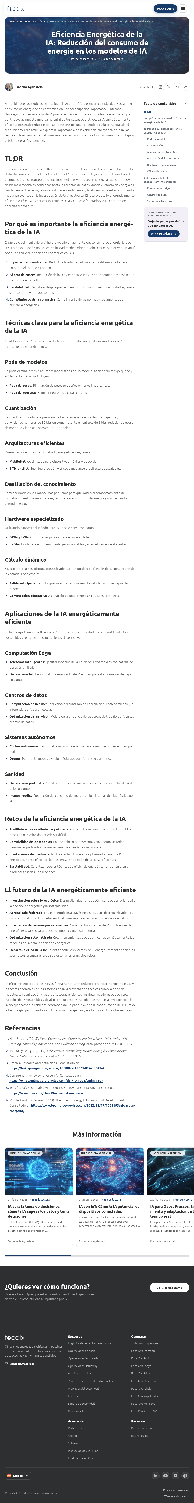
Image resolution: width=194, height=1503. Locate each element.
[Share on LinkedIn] (160, 86)
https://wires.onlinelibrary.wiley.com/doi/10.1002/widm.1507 (56, 1080)
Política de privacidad (176, 1490)
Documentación (141, 1428)
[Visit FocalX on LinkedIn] (156, 1475)
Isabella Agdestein (29, 87)
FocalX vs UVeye (141, 1366)
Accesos (73, 1436)
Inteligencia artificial (81, 1458)
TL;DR (147, 112)
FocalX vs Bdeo (140, 1373)
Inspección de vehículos (83, 1451)
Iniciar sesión (139, 1436)
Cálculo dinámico (157, 171)
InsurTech (74, 1396)
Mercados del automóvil (83, 1388)
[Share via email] (177, 86)
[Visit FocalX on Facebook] (185, 1475)
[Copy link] (185, 86)
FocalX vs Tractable (143, 1351)
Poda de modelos (157, 139)
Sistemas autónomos (159, 201)
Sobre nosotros (78, 1443)
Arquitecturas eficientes (162, 152)
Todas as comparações (145, 1343)
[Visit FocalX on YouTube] (165, 1475)
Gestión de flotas (78, 1411)
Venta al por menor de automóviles (90, 1381)
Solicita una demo (169, 1287)
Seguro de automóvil (81, 1403)
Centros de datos (157, 194)
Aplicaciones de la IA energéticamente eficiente (160, 179)
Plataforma (75, 1428)
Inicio (12, 21)
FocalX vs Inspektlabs (144, 1396)
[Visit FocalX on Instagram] (175, 1475)
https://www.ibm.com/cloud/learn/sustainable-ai (46, 1093)
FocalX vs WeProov (143, 1403)
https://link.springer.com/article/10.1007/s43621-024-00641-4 (56, 1068)
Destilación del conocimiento (164, 158)
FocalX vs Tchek (141, 1388)
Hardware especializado (161, 165)
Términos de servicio (176, 1496)
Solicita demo (165, 8)
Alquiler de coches (79, 1373)
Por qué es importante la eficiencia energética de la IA (165, 120)
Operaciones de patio (81, 1351)
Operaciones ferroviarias (84, 1358)
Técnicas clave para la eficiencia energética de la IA (163, 130)
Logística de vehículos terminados (89, 1343)
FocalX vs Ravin (140, 1358)
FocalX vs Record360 (144, 1411)
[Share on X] (168, 86)
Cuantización (155, 145)
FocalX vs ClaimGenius (145, 1381)
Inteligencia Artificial (32, 21)
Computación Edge (158, 188)
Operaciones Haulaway (82, 1366)
